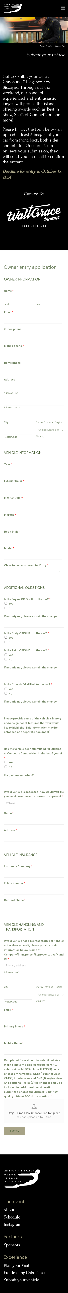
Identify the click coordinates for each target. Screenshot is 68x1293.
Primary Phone (14, 1026)
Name (9, 291)
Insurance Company (18, 866)
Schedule (12, 1217)
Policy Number (14, 883)
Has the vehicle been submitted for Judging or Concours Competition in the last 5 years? (33, 753)
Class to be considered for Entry (26, 565)
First (6, 304)
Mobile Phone (14, 1043)
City (6, 422)
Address (10, 379)
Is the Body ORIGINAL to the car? (26, 633)
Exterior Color (14, 481)
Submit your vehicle (21, 1280)
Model (9, 548)
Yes (11, 603)
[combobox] (33, 571)
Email (8, 312)
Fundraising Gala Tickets (25, 1272)
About (9, 1210)
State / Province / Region (49, 422)
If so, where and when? (19, 775)
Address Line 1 (11, 393)
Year (8, 464)
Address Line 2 (12, 407)
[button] (63, 8)
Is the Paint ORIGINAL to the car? (26, 650)
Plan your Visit (16, 1265)
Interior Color (13, 498)
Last (38, 304)
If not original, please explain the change (30, 616)
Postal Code (10, 436)
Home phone (12, 363)
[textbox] (6, 571)
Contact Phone (15, 900)
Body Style (12, 531)
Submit (14, 1131)
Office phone (12, 329)
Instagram (12, 1224)
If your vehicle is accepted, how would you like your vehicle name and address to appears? (34, 794)
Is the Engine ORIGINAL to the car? (27, 599)
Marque (10, 515)
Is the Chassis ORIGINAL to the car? (28, 684)
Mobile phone (14, 346)
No (10, 608)
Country (40, 436)
